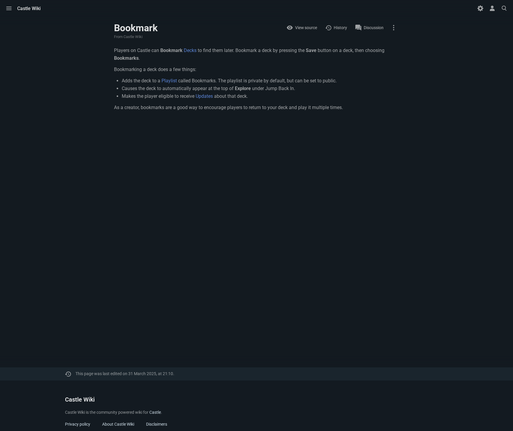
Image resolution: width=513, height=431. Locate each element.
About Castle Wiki (118, 424)
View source (306, 27)
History (340, 27)
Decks (190, 50)
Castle (155, 412)
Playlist (169, 81)
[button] (9, 8)
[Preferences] (480, 8)
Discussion (374, 27)
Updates (204, 96)
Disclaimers (156, 424)
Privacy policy (77, 424)
